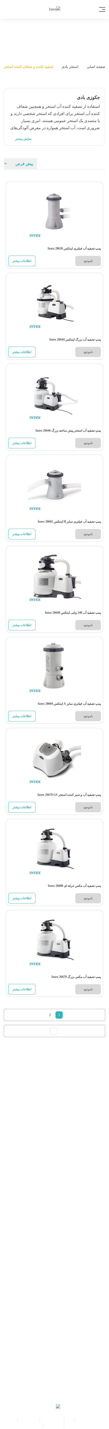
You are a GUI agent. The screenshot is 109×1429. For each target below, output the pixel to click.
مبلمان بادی (53, 1425)
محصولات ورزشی (27, 1425)
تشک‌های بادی (52, 1419)
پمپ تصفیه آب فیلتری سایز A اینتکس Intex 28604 (69, 703)
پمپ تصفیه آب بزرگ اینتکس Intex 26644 (75, 339)
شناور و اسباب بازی (80, 1425)
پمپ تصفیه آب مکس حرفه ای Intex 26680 (74, 886)
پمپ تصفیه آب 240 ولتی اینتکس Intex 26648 (73, 612)
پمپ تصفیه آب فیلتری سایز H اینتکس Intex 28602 (69, 521)
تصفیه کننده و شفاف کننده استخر (28, 67)
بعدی (54, 1031)
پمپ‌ (69, 1419)
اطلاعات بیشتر (21, 261)
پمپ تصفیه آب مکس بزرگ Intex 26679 (76, 977)
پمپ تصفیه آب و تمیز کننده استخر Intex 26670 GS (69, 795)
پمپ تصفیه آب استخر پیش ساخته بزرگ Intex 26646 (68, 430)
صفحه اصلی (95, 67)
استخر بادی (70, 67)
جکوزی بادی (29, 1419)
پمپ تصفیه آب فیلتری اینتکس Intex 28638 (74, 248)
